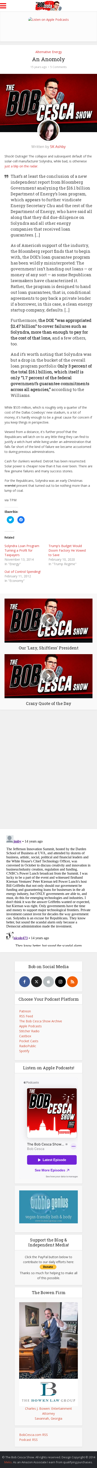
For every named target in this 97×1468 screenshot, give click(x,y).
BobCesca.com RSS (33, 1435)
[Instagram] (60, 981)
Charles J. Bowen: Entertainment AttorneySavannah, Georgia (48, 1413)
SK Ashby (58, 146)
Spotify (24, 1051)
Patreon (25, 1011)
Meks (8, 1462)
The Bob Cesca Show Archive (40, 1021)
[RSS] (72, 981)
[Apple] (48, 981)
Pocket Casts (28, 1041)
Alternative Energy (48, 52)
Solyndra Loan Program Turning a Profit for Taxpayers (22, 550)
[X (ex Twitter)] (36, 981)
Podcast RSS (28, 1440)
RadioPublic (27, 1046)
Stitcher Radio (29, 1031)
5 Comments (58, 67)
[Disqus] (48, 768)
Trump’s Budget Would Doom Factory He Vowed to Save (67, 550)
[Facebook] (24, 981)
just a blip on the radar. (21, 166)
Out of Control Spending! (23, 571)
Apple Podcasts (30, 1026)
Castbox (25, 1036)
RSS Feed (26, 1016)
